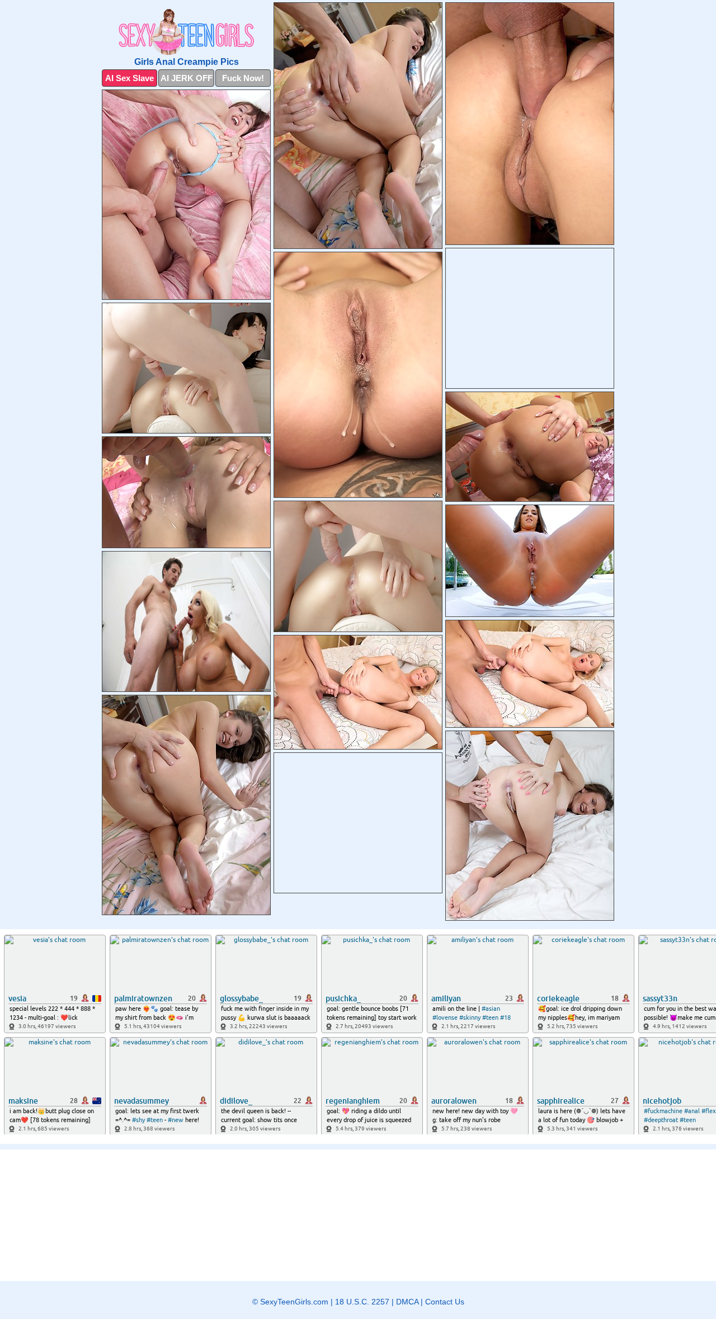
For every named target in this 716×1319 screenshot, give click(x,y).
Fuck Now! (243, 78)
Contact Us (444, 1301)
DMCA (407, 1301)
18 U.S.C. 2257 (362, 1301)
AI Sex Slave (129, 78)
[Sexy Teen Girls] (186, 32)
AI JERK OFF (187, 78)
